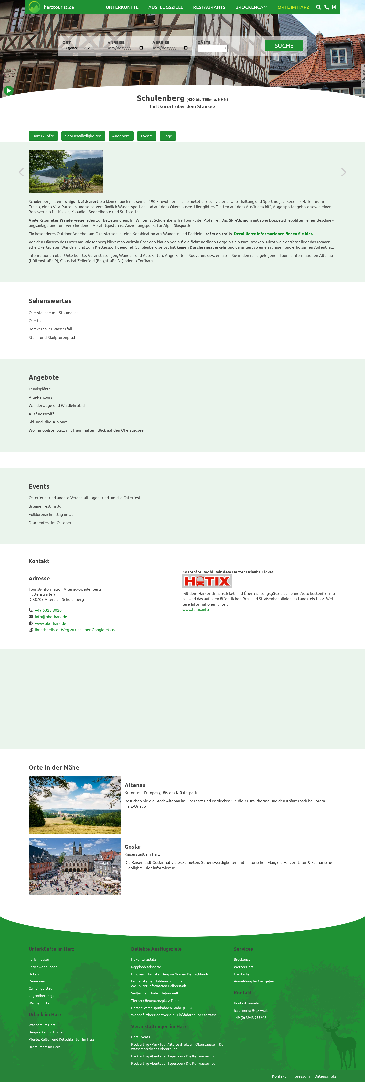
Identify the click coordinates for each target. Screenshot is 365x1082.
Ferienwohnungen (43, 966)
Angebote (121, 135)
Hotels (34, 974)
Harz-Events (140, 1036)
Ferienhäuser (39, 959)
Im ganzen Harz (76, 47)
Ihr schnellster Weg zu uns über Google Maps (75, 629)
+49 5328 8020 (48, 609)
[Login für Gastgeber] (334, 7)
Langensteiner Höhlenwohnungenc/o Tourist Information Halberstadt (158, 983)
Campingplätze (40, 988)
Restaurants (209, 7)
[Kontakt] (327, 7)
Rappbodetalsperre (146, 966)
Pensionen (37, 981)
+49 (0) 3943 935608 (250, 1017)
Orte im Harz (293, 7)
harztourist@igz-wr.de (251, 1010)
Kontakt (279, 1075)
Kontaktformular (247, 1003)
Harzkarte (241, 974)
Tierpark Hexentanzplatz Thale (155, 1000)
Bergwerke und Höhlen (47, 1032)
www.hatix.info (195, 609)
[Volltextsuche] (318, 7)
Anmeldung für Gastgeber (254, 981)
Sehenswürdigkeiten (83, 135)
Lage (168, 135)
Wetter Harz (243, 966)
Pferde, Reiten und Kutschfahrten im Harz (61, 1039)
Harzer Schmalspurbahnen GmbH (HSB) (161, 1007)
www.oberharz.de (50, 623)
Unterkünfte (122, 7)
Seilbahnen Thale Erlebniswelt (155, 993)
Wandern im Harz (42, 1024)
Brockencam (251, 7)
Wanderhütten (40, 1003)
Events (147, 135)
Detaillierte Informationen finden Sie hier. (273, 233)
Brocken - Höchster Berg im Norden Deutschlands (169, 974)
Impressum (300, 1075)
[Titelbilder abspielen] (9, 91)
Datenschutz (325, 1075)
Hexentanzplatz (143, 959)
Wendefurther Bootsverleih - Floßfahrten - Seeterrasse (174, 1014)
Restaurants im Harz (44, 1046)
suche (284, 45)
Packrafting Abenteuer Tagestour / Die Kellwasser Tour (174, 1056)
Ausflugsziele (165, 7)
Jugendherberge (42, 995)
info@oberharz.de (51, 616)
